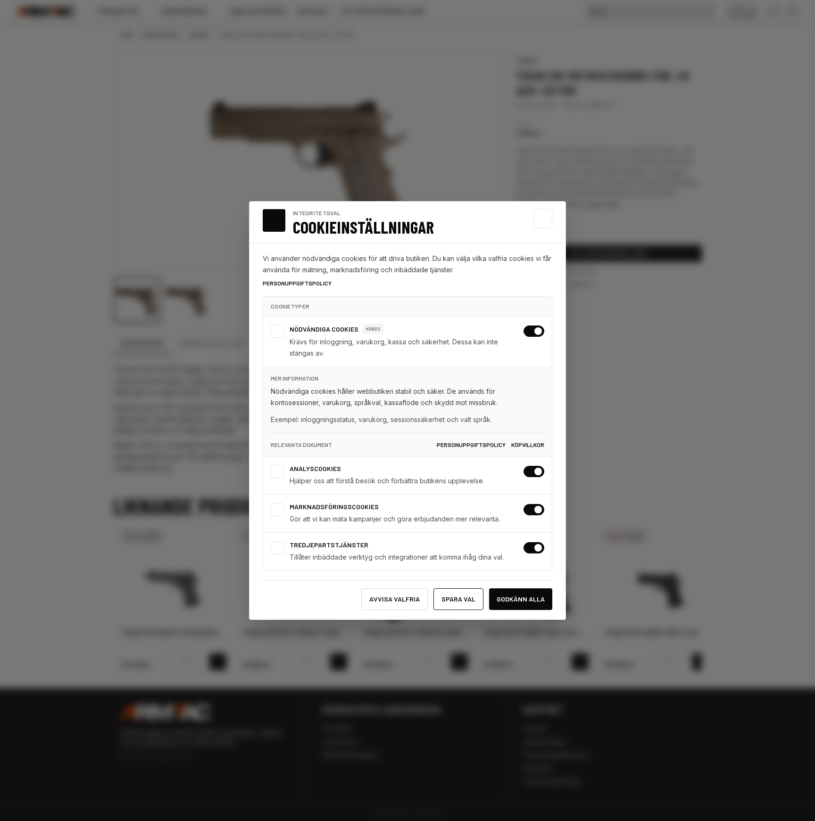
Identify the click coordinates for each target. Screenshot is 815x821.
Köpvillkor (527, 444)
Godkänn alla (521, 599)
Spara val (458, 599)
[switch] (534, 331)
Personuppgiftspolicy (297, 283)
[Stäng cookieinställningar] (542, 218)
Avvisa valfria (394, 599)
